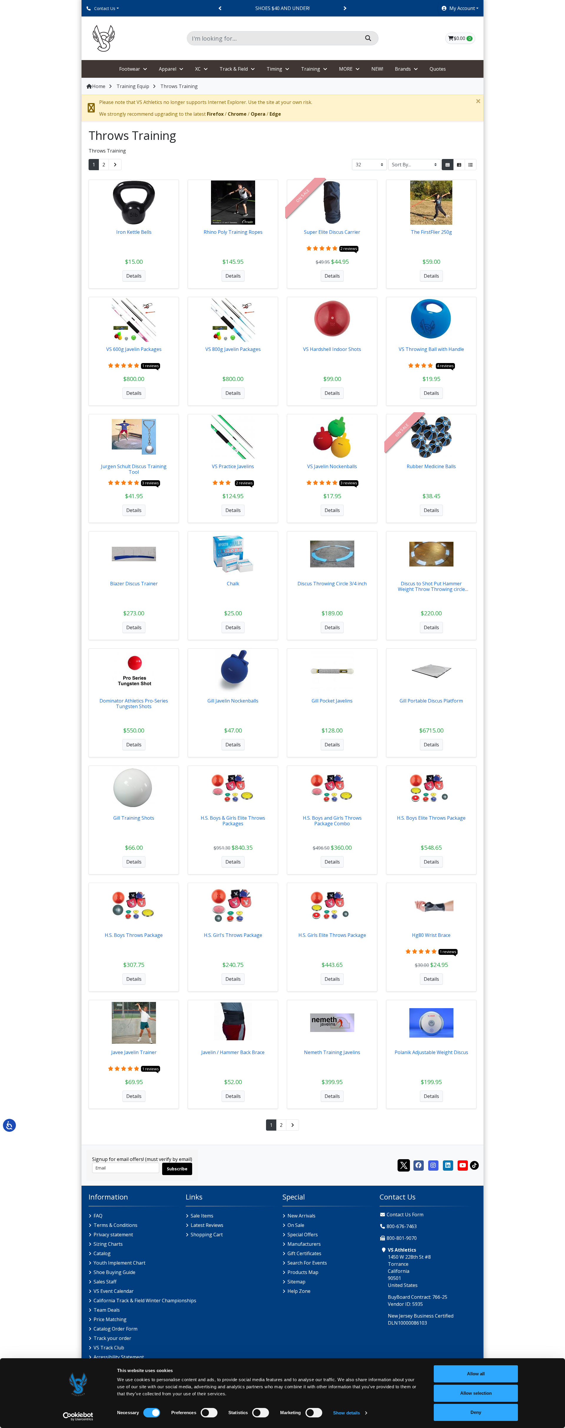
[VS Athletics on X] (403, 1165)
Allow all (476, 1373)
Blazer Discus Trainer (134, 583)
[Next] (344, 8)
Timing (274, 69)
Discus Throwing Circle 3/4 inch (332, 583)
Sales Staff (105, 1281)
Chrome (237, 114)
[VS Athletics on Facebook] (418, 1165)
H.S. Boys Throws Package (134, 935)
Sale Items (202, 1215)
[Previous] (220, 8)
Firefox (215, 114)
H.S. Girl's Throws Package (233, 935)
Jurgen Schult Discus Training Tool (134, 469)
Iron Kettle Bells (134, 232)
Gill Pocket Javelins (332, 701)
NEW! (377, 69)
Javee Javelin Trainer (134, 1052)
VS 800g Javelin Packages (233, 349)
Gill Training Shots (133, 818)
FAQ (98, 1215)
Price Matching (110, 1319)
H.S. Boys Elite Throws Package (431, 818)
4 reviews (445, 365)
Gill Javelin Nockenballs (232, 701)
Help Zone (299, 1291)
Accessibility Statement (119, 1357)
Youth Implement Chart (119, 1263)
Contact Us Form (404, 1214)
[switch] (209, 1412)
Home (98, 86)
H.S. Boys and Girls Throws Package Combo (332, 821)
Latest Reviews (207, 1225)
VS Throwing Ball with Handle (431, 349)
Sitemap (296, 1281)
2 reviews (348, 248)
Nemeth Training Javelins (332, 1052)
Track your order (112, 1338)
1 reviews (150, 365)
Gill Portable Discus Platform (431, 701)
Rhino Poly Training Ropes (233, 232)
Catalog (102, 1253)
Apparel (167, 69)
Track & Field (234, 69)
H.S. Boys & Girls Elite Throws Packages (233, 821)
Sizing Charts (108, 1244)
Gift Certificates (304, 1253)
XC (198, 69)
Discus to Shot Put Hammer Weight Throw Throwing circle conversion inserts (431, 589)
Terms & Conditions (115, 1225)
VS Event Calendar (114, 1291)
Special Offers (303, 1234)
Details (134, 276)
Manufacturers (304, 1244)
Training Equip (133, 86)
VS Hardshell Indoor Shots (332, 349)
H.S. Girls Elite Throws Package (332, 935)
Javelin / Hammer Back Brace (233, 1052)
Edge (275, 114)
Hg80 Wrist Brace (431, 935)
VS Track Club (109, 1347)
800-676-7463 (402, 1226)
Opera (258, 114)
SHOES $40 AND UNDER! (282, 8)
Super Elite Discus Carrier (332, 232)
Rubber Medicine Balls (431, 466)
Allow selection (476, 1393)
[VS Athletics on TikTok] (474, 1165)
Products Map (303, 1272)
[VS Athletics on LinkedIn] (448, 1165)
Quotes (438, 69)
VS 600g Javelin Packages (134, 349)
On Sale (296, 1225)
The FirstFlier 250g (431, 232)
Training (310, 69)
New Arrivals (301, 1215)
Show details (346, 1412)
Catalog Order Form (115, 1329)
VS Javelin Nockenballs (332, 466)
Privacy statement (113, 1234)
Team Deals (107, 1310)
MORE (346, 69)
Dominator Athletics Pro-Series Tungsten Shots (133, 704)
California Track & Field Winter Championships (145, 1300)
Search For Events (307, 1263)
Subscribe (177, 1169)
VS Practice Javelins (233, 466)
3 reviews (150, 483)
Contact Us (104, 8)
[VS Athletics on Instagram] (433, 1165)
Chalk (233, 583)
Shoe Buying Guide (114, 1272)
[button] (459, 8)
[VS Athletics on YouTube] (462, 1165)
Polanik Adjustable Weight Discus (431, 1052)
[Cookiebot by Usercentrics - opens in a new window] (78, 1416)
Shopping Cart (207, 1234)
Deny (476, 1412)
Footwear (129, 69)
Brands (403, 69)
